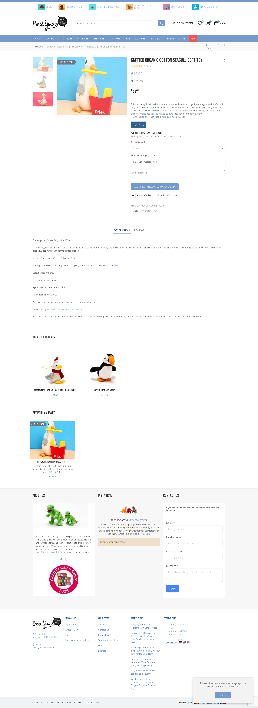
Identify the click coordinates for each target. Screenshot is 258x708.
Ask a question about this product (147, 205)
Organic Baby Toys (148, 210)
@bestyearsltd (137, 520)
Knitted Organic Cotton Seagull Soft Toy (52, 462)
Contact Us (103, 629)
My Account (70, 624)
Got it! (223, 695)
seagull (79, 309)
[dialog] (223, 690)
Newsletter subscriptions (77, 640)
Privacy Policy (104, 635)
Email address (174, 537)
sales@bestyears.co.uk (46, 552)
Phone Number (174, 551)
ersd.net (98, 702)
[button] (200, 23)
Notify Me (138, 124)
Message (172, 566)
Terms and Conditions (109, 640)
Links (100, 645)
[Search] (161, 23)
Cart (67, 645)
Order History (71, 629)
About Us (102, 624)
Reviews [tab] (139, 230)
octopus (65, 309)
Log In (68, 635)
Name (170, 523)
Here (116, 265)
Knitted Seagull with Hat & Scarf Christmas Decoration (55, 390)
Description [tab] (122, 230)
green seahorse (52, 309)
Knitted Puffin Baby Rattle (104, 390)
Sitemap (102, 650)
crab (72, 309)
